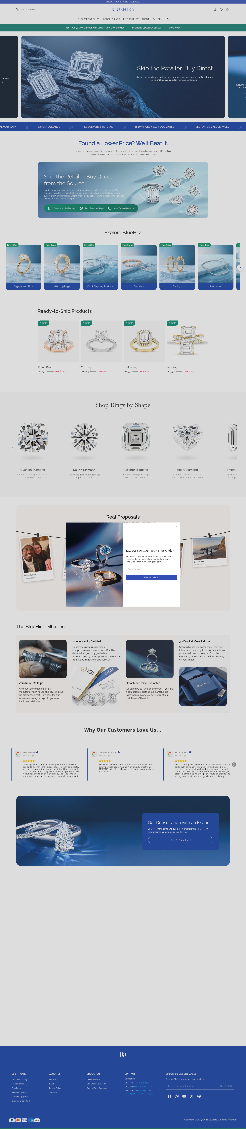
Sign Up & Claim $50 (151, 577)
